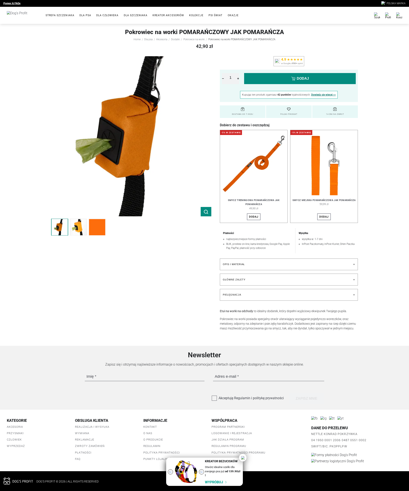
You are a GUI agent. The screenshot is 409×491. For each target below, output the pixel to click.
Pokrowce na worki (194, 39)
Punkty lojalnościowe (162, 459)
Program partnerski (228, 426)
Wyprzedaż (16, 446)
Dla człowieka (107, 15)
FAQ (78, 459)
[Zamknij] (242, 457)
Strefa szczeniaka (60, 15)
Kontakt (150, 426)
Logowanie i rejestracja (232, 433)
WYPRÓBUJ (214, 482)
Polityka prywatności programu (238, 452)
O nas (147, 433)
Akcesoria (161, 39)
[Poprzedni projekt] (170, 471)
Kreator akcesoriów (168, 15)
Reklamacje (84, 439)
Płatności (83, 452)
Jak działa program (228, 439)
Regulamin (151, 446)
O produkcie (153, 439)
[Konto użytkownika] (388, 15)
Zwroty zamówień (90, 446)
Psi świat (215, 15)
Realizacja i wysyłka (92, 426)
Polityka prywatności (161, 452)
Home (137, 39)
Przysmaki (15, 433)
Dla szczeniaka (136, 15)
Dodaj (253, 216)
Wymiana (82, 433)
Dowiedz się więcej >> (323, 94)
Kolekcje (196, 15)
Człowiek (14, 439)
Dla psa (85, 15)
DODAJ (303, 78)
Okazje (233, 15)
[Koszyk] (399, 15)
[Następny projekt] (201, 471)
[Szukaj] (377, 15)
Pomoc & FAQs (11, 3)
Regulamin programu (229, 446)
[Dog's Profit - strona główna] (23, 15)
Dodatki (175, 39)
